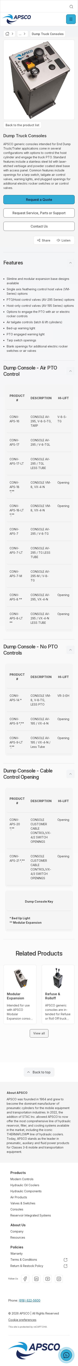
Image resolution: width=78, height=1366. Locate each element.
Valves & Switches (22, 1203)
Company (17, 1231)
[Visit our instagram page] (59, 1279)
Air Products (18, 1197)
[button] (39, 262)
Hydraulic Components (26, 1191)
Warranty (16, 1253)
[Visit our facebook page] (25, 1279)
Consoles (16, 1209)
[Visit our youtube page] (48, 1279)
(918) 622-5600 (29, 1300)
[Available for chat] (66, 1355)
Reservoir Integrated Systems (30, 1215)
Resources (17, 1237)
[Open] (71, 19)
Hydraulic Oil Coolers (24, 1185)
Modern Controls (21, 1179)
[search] (71, 6)
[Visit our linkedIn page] (36, 1279)
